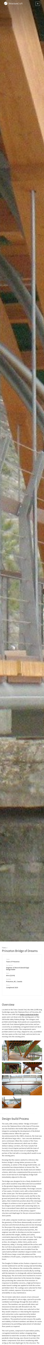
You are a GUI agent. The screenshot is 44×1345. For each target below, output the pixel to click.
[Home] (13, 3)
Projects (4, 947)
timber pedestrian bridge (29, 1014)
